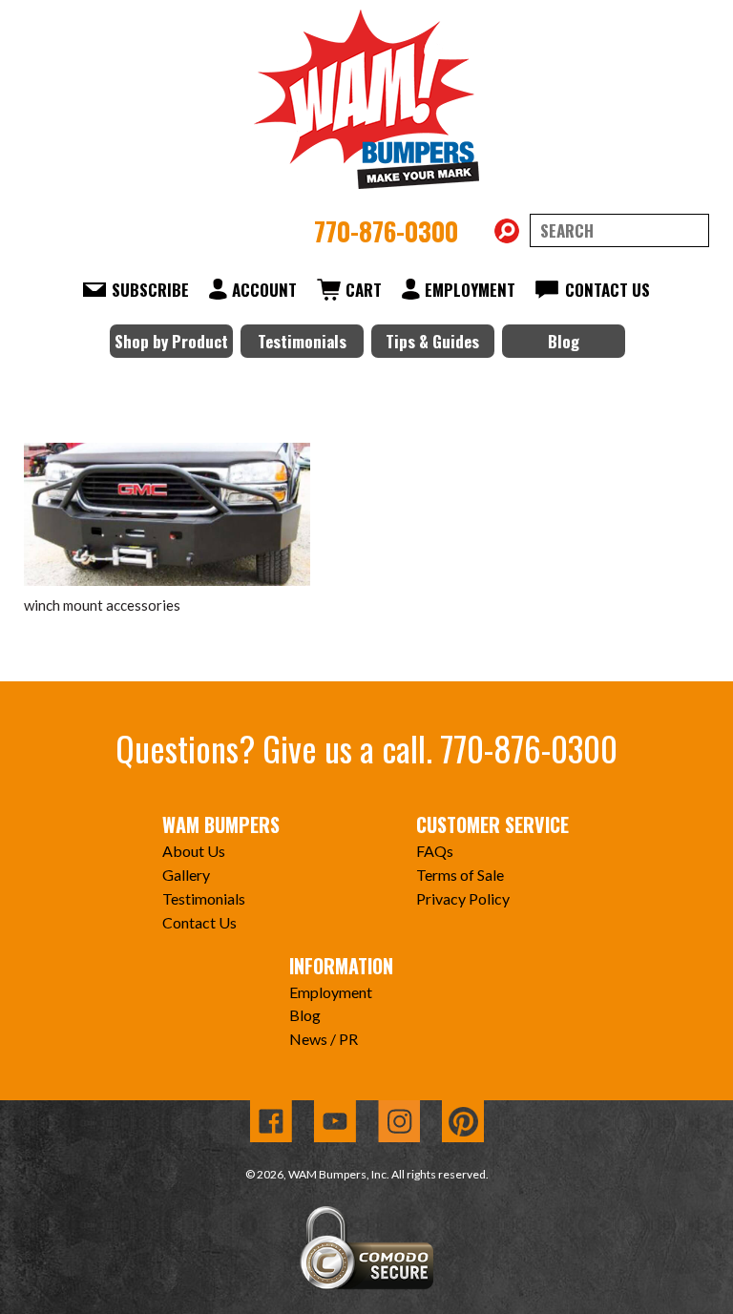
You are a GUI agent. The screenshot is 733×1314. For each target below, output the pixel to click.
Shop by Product (171, 341)
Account (264, 290)
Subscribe (150, 290)
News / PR (323, 1039)
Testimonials (302, 341)
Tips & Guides (432, 341)
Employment (470, 290)
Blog (563, 341)
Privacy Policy (463, 898)
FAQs (434, 851)
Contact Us (607, 290)
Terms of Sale (460, 875)
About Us (193, 851)
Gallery (186, 875)
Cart (364, 290)
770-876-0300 (386, 231)
